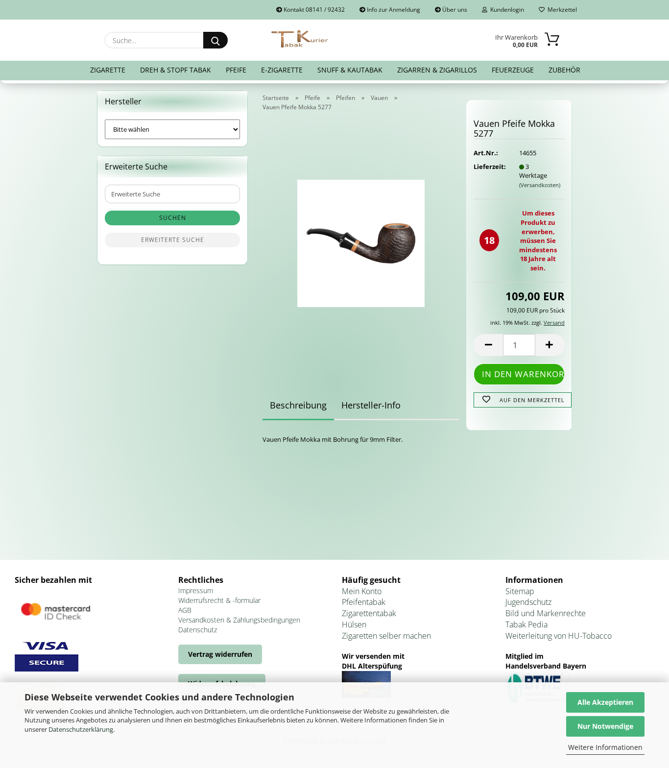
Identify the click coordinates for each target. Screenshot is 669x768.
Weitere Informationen (605, 747)
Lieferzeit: (489, 166)
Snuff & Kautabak (349, 69)
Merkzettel (561, 9)
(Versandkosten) (539, 185)
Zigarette (107, 69)
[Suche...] (215, 40)
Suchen (172, 218)
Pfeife (236, 69)
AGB (184, 610)
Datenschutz (197, 629)
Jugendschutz (528, 602)
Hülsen (354, 624)
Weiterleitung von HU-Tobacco (558, 635)
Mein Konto (362, 591)
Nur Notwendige (605, 726)
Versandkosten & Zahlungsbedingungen (239, 619)
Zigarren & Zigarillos (437, 69)
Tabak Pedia (526, 624)
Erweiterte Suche (172, 240)
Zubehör (564, 69)
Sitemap (519, 591)
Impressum (195, 590)
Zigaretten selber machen (386, 635)
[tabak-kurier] (300, 39)
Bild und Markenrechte (545, 613)
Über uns (454, 9)
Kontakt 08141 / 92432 (313, 9)
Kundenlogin (505, 9)
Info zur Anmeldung (392, 9)
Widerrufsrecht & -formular (219, 600)
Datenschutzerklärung (80, 729)
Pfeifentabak (363, 602)
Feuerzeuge (513, 69)
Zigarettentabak (369, 613)
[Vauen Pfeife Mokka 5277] (361, 240)
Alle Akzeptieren (605, 702)
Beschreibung (298, 405)
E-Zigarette (282, 69)
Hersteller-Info (371, 405)
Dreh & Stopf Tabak (175, 69)
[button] (488, 345)
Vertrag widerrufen (220, 654)
